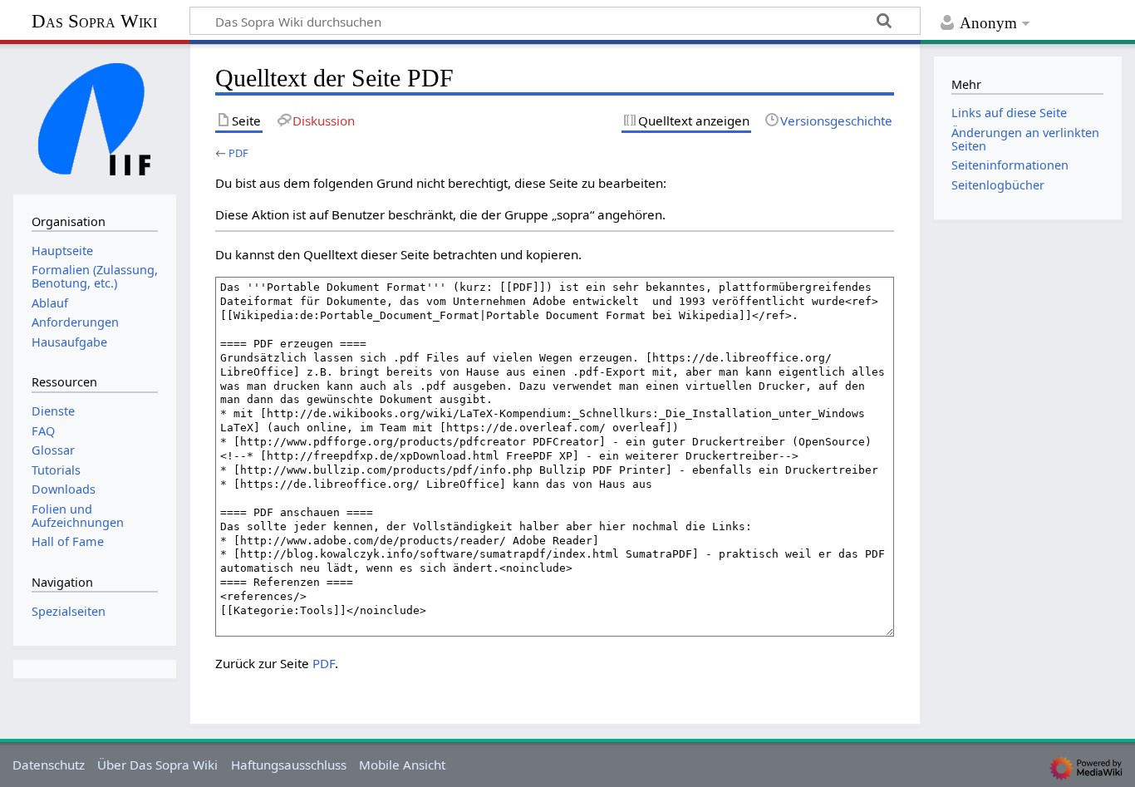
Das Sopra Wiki (94, 21)
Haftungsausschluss (288, 764)
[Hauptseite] (94, 117)
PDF (238, 152)
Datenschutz (48, 764)
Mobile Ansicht (402, 764)
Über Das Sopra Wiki (157, 764)
